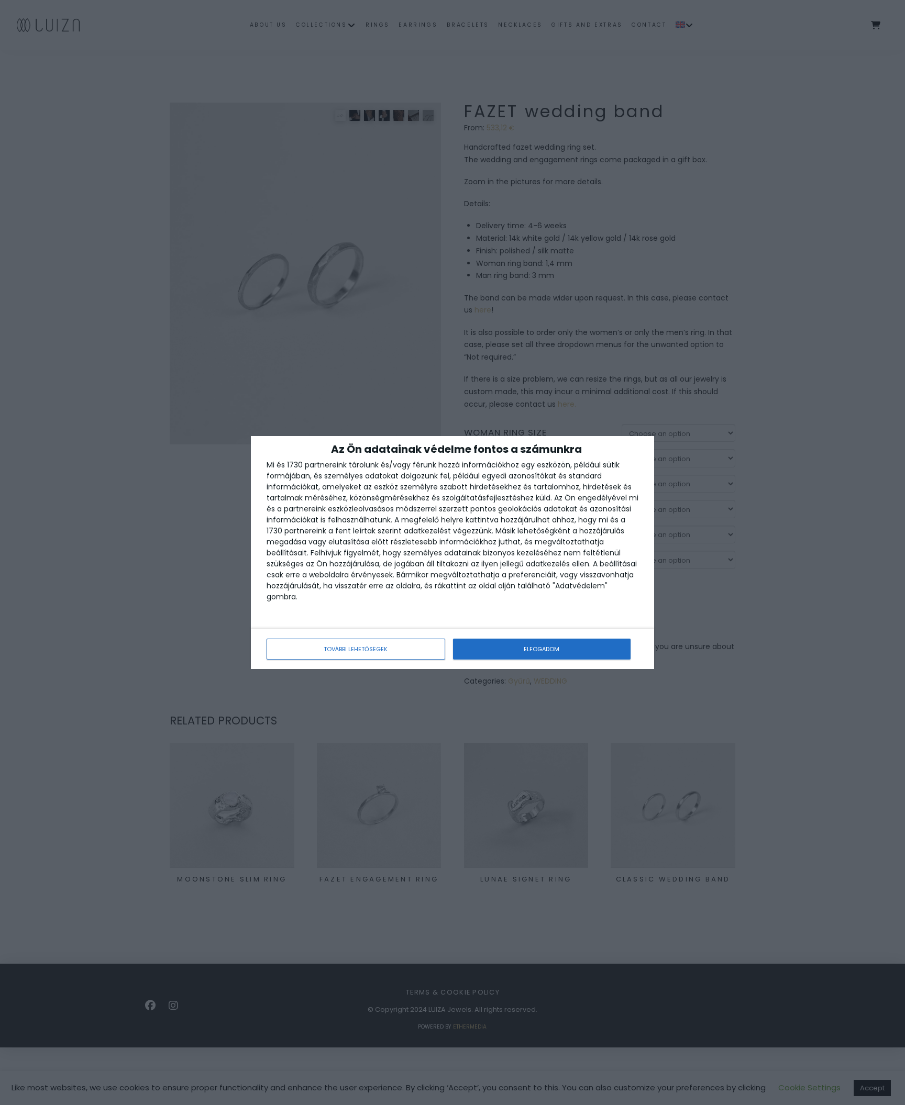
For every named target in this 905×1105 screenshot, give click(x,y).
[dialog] (452, 552)
